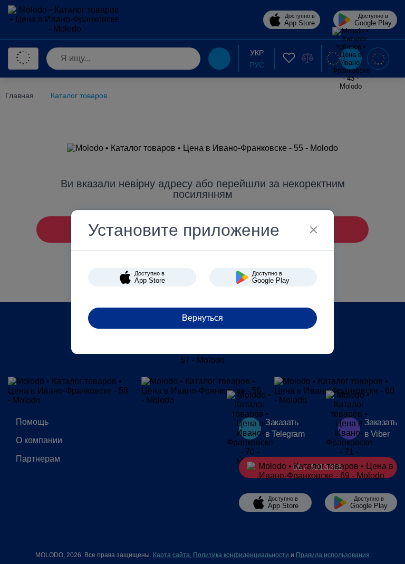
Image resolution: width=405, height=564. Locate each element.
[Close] (313, 229)
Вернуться (202, 317)
